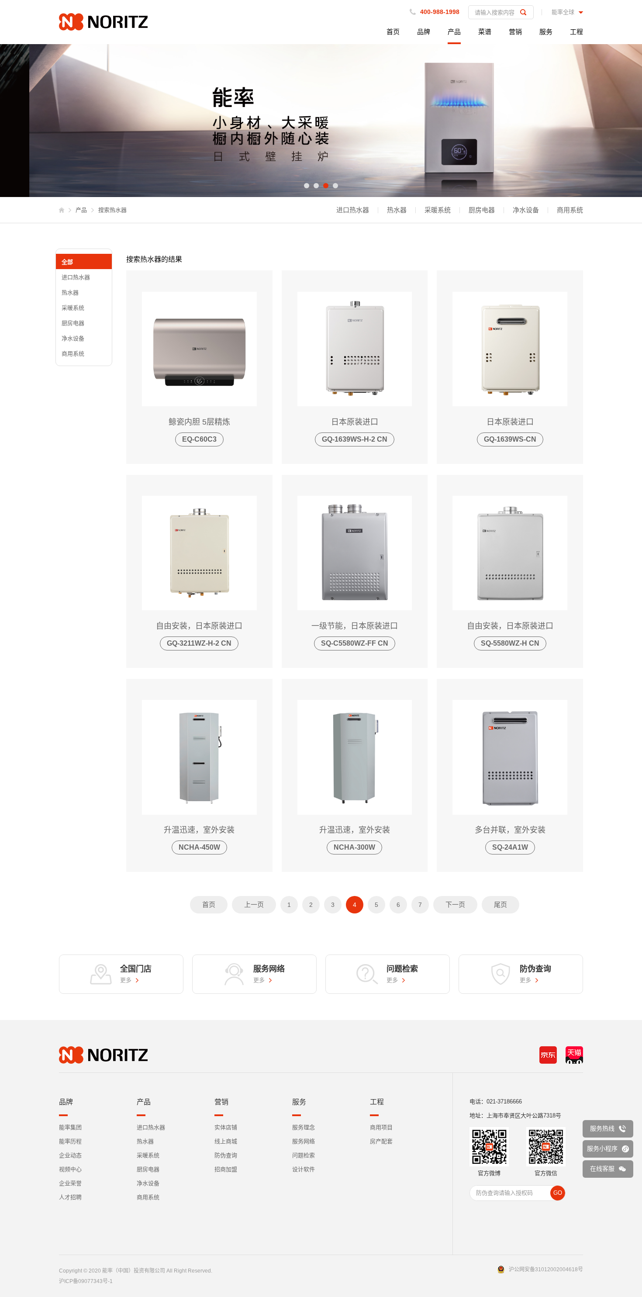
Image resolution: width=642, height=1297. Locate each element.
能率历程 (70, 1141)
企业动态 (70, 1155)
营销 (515, 31)
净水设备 (526, 210)
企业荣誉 (70, 1183)
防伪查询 (225, 1155)
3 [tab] (325, 185)
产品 (454, 31)
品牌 (423, 31)
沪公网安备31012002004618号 (546, 1269)
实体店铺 (225, 1127)
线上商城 (225, 1141)
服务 (545, 31)
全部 (67, 262)
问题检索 (303, 1155)
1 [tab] (306, 185)
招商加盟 (225, 1169)
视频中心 (70, 1169)
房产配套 (381, 1141)
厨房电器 (482, 210)
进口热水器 (352, 210)
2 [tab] (316, 185)
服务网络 (303, 1141)
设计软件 (303, 1169)
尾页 (500, 904)
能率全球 (563, 12)
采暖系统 (438, 210)
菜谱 (484, 31)
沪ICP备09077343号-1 (86, 1281)
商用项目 (381, 1127)
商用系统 (570, 210)
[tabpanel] (321, 120)
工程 (576, 31)
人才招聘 (70, 1197)
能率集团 (70, 1127)
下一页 (455, 904)
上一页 (254, 904)
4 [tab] (335, 185)
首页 (393, 31)
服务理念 (303, 1127)
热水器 (397, 210)
